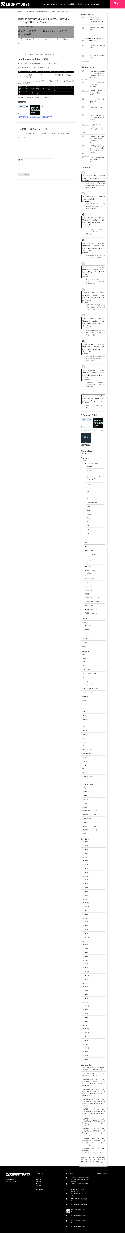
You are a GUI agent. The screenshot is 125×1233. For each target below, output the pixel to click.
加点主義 (89, 573)
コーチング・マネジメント (92, 570)
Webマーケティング (90, 554)
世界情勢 (87, 594)
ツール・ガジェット (90, 578)
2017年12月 (85, 1048)
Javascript (89, 506)
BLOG (27, 11)
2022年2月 (85, 929)
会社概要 (79, 4)
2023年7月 (85, 883)
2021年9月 (85, 941)
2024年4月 (85, 864)
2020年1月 (85, 998)
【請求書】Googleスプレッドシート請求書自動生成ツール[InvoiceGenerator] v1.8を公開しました (93, 398)
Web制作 (87, 629)
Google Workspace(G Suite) (92, 476)
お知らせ (54, 4)
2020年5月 (85, 994)
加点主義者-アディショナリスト (93, 601)
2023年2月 (85, 895)
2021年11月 (85, 937)
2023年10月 (85, 876)
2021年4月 (85, 956)
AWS (88, 487)
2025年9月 (85, 849)
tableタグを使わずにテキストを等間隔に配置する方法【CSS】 (97, 117)
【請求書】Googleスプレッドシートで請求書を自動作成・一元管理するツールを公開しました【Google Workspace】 (93, 220)
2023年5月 (85, 887)
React (88, 529)
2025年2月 (85, 857)
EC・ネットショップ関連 (91, 463)
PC (85, 546)
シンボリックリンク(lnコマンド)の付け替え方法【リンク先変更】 (97, 138)
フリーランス (88, 586)
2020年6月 (85, 990)
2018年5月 (85, 1040)
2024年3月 (85, 868)
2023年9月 (85, 880)
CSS (88, 491)
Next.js (88, 518)
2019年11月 (85, 1006)
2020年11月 (85, 975)
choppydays (85, 225)
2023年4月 (85, 891)
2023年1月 (85, 899)
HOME (46, 4)
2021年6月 (85, 948)
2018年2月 (85, 1044)
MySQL (89, 514)
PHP (88, 525)
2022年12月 (85, 903)
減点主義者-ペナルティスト (92, 613)
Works (84, 622)
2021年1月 (85, 967)
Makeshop (89, 466)
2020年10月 (85, 979)
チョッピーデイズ (20, 11)
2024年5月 (85, 861)
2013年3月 (85, 1052)
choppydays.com (10, 1179)
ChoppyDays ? (85, 453)
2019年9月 (85, 1009)
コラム (87, 4)
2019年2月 (85, 1025)
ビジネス (87, 582)
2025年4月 (85, 853)
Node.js (89, 521)
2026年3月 (85, 841)
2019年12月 (85, 1002)
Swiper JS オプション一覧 (98, 107)
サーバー (89, 537)
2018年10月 (85, 1036)
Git (87, 498)
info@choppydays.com (12, 1181)
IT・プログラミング (90, 484)
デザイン (87, 633)
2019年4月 (85, 1021)
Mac (86, 542)
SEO (88, 557)
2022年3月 (85, 925)
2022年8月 (85, 914)
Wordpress (31, 11)
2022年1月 (85, 933)
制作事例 (71, 4)
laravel (88, 510)
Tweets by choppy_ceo (102, 1173)
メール (20, 164)
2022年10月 (85, 910)
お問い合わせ (117, 3)
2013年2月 (85, 1055)
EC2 (88, 495)
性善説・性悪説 (89, 605)
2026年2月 (85, 845)
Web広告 (89, 560)
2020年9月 (85, 983)
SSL (88, 533)
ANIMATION (95, 4)
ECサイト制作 (88, 625)
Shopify (89, 470)
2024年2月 (85, 872)
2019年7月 (85, 1013)
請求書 (84, 646)
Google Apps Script (92, 479)
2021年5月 (85, 952)
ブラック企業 (88, 590)
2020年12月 (85, 971)
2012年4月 (85, 1059)
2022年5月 (85, 918)
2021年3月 (85, 960)
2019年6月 (85, 1017)
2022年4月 (85, 922)
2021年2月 (85, 964)
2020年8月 (85, 987)
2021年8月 (85, 945)
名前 (20, 160)
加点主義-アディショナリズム (93, 597)
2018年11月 (85, 1032)
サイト (20, 169)
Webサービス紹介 (89, 550)
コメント (21, 138)
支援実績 (62, 4)
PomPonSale (85, 618)
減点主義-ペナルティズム (91, 609)
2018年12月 (85, 1029)
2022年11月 (85, 906)
